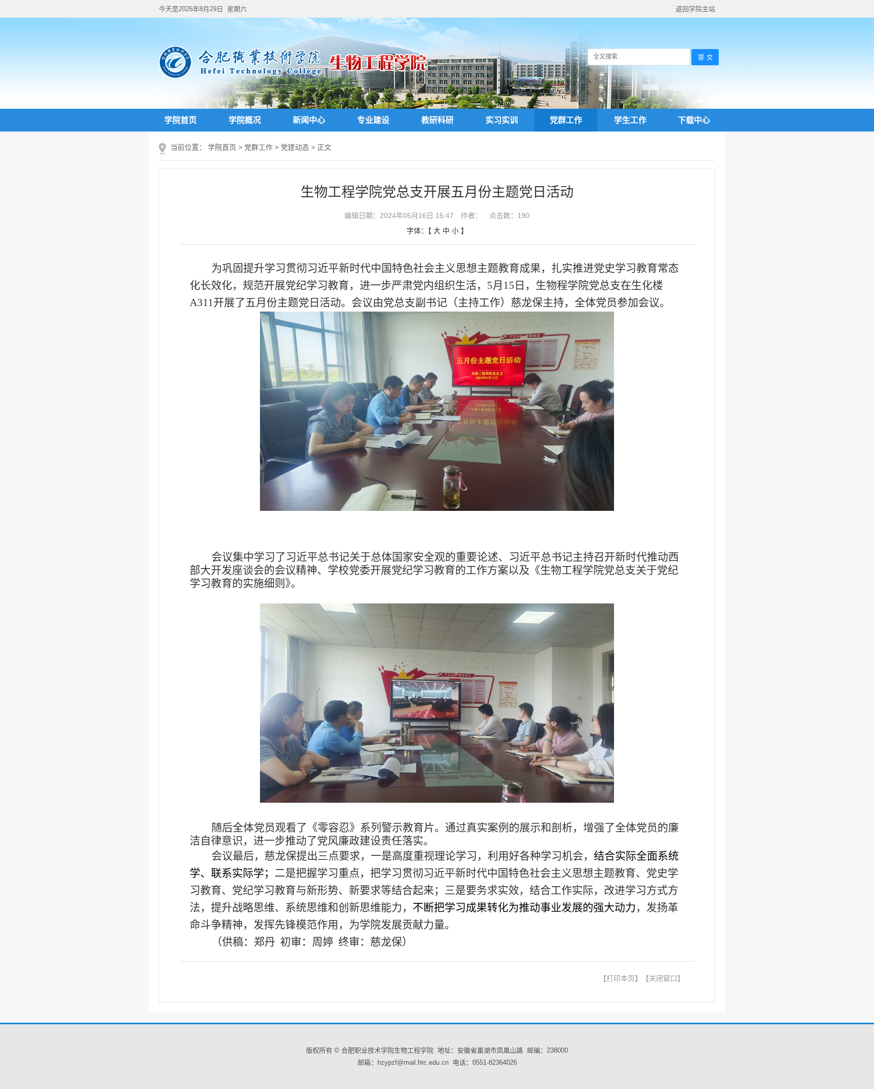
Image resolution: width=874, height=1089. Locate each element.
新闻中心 (309, 120)
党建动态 (295, 147)
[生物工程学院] (293, 76)
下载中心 (694, 120)
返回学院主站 (695, 9)
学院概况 (245, 120)
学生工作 (630, 120)
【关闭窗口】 (663, 978)
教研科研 (437, 120)
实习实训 (502, 120)
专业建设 (373, 120)
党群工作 (566, 120)
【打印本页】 (620, 978)
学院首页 (180, 120)
